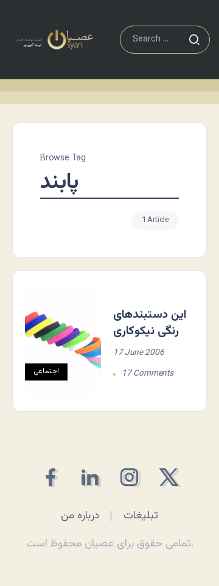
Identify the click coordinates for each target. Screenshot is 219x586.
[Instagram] (129, 477)
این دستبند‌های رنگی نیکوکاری (150, 323)
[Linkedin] (89, 477)
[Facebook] (50, 477)
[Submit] (194, 39)
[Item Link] (63, 341)
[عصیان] (54, 40)
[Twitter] (169, 477)
